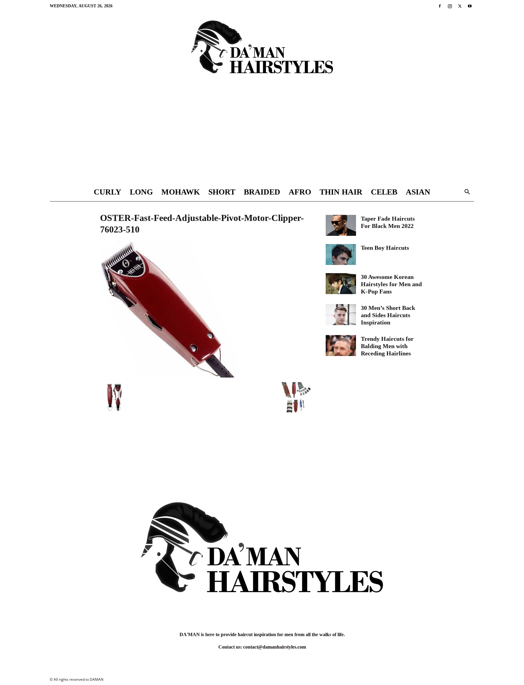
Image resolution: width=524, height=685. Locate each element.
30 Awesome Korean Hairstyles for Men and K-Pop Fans (391, 284)
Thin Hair (341, 192)
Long (141, 192)
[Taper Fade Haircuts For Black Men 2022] (341, 225)
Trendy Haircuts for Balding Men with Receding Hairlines (387, 346)
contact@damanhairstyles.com (274, 646)
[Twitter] (459, 6)
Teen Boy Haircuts (385, 247)
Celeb (384, 192)
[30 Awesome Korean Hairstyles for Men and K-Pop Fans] (341, 283)
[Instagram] (449, 6)
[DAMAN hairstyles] (262, 52)
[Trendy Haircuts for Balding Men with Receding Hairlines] (341, 345)
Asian (418, 192)
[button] (467, 192)
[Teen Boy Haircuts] (341, 254)
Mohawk (180, 192)
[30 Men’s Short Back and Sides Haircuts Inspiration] (341, 314)
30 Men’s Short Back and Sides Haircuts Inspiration (388, 315)
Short (221, 192)
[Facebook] (439, 6)
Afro (300, 192)
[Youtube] (469, 6)
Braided (262, 192)
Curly (107, 192)
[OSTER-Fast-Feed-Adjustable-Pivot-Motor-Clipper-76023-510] (168, 375)
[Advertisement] (262, 137)
